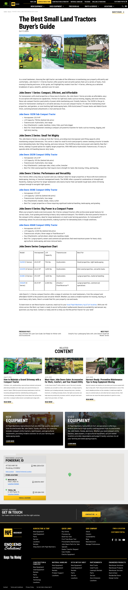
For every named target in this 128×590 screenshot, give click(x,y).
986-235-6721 (38, 466)
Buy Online (65, 532)
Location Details (13, 484)
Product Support (58, 573)
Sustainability (90, 537)
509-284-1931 (39, 492)
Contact (5, 587)
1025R (22, 262)
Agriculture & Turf (44, 2)
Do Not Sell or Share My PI (44, 587)
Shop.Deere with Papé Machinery (44, 547)
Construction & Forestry (60, 2)
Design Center (114, 578)
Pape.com (33, 2)
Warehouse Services (116, 571)
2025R (22, 269)
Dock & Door (113, 573)
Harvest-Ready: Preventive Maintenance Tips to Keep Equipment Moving (104, 380)
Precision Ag (74, 6)
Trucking (87, 2)
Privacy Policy (30, 587)
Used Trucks (94, 568)
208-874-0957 (39, 482)
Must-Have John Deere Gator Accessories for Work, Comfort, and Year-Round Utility (64, 380)
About (88, 532)
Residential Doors (115, 576)
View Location (10, 472)
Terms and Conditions (17, 587)
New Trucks (94, 565)
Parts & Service (91, 6)
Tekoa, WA (12, 490)
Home (5, 11)
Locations (108, 6)
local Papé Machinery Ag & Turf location (82, 305)
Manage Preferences (93, 544)
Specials (64, 547)
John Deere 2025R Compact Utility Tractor (38, 154)
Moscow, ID (12, 480)
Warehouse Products (116, 568)
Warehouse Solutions (116, 565)
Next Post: (88, 333)
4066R (23, 283)
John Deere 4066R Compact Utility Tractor (38, 225)
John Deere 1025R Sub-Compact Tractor (37, 114)
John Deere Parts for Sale (71, 544)
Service (35, 539)
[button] (44, 6)
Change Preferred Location (23, 472)
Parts (35, 537)
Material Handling (76, 2)
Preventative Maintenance (71, 542)
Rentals (35, 544)
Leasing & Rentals (96, 571)
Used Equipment (56, 6)
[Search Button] (123, 7)
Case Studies (66, 552)
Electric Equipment (68, 554)
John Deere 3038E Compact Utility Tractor (38, 190)
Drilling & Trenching (99, 2)
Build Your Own (67, 537)
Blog (9, 11)
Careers (88, 534)
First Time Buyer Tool (69, 539)
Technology (37, 580)
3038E (22, 276)
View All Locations (25, 498)
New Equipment (37, 6)
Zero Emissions (95, 578)
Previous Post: (40, 333)
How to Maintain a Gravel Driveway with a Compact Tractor (22, 380)
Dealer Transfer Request (70, 549)
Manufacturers (91, 542)
